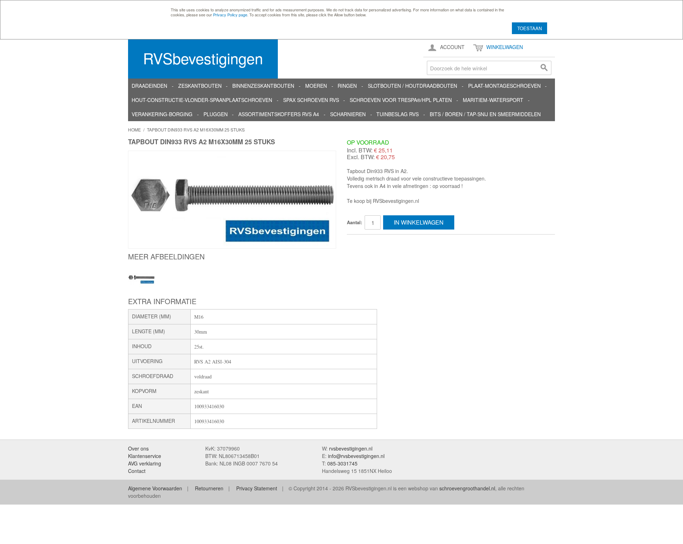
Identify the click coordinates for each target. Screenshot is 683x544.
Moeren (316, 85)
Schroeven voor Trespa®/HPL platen (401, 99)
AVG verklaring (144, 463)
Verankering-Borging (162, 114)
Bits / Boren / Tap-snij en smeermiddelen (485, 114)
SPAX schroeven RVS (311, 99)
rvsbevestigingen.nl (350, 448)
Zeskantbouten (200, 85)
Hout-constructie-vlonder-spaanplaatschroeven (202, 99)
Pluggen (215, 114)
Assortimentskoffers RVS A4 (278, 114)
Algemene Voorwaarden (155, 488)
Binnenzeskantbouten (263, 85)
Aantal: (354, 222)
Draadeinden (149, 85)
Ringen (347, 85)
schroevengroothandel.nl (467, 488)
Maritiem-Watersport (493, 99)
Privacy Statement (256, 488)
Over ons (138, 448)
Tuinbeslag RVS (397, 114)
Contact (136, 470)
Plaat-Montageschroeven (504, 85)
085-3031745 (342, 463)
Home (134, 129)
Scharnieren (348, 114)
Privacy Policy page (230, 14)
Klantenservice (144, 455)
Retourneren (209, 488)
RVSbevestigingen (203, 58)
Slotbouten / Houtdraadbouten (412, 85)
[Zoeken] (544, 68)
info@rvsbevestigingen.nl (356, 455)
